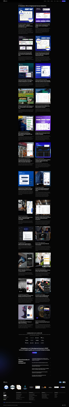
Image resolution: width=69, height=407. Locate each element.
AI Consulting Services (18, 395)
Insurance (56, 395)
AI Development (19, 392)
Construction (56, 396)
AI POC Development (18, 396)
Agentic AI (43, 392)
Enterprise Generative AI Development (33, 395)
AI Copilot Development (44, 396)
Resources (4, 394)
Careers (5, 395)
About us (4, 392)
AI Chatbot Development (44, 395)
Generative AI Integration (31, 397)
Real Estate (56, 397)
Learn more (30, 402)
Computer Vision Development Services (20, 397)
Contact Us (34, 352)
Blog (4, 393)
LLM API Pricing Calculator (44, 397)
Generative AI (31, 392)
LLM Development (31, 396)
